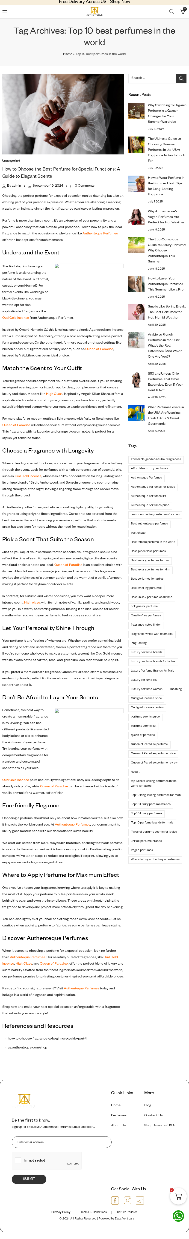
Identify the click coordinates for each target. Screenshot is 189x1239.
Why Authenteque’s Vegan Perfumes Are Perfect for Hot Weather (166, 217)
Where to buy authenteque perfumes (155, 859)
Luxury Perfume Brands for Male (152, 671)
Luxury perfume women (147, 689)
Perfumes (119, 1116)
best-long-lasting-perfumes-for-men (155, 514)
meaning (176, 689)
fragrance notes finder (146, 625)
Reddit (135, 772)
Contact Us (153, 1116)
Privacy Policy (60, 1212)
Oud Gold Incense (15, 318)
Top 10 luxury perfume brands (151, 804)
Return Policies (127, 1212)
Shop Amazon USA (159, 1126)
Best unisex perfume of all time (151, 597)
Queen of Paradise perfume (149, 744)
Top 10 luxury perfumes (146, 813)
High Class (54, 394)
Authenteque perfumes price (150, 505)
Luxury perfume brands (146, 652)
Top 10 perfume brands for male (152, 823)
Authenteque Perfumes (100, 234)
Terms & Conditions (93, 1212)
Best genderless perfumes (148, 551)
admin (16, 186)
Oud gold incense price (146, 698)
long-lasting (139, 643)
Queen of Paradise (99, 349)
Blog (147, 1106)
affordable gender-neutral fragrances (156, 459)
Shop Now (120, 2)
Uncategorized (11, 161)
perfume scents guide (145, 717)
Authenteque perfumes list (148, 496)
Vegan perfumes (142, 850)
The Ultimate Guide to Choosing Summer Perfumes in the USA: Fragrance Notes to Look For (166, 150)
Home (67, 54)
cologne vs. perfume (144, 606)
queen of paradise (143, 735)
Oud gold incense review (147, 707)
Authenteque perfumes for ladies (153, 487)
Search (181, 78)
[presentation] (47, 1161)
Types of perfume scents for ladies (154, 832)
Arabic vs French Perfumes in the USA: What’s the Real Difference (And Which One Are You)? (165, 346)
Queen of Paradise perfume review (154, 763)
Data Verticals (124, 1219)
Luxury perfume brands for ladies (153, 662)
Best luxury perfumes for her (150, 560)
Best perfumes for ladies (147, 579)
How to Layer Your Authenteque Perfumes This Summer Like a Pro (165, 284)
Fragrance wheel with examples (152, 634)
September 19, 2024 (48, 186)
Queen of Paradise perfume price (153, 753)
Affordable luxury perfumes (149, 468)
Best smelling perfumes (146, 588)
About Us (118, 1126)
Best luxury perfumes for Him (150, 570)
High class (32, 603)
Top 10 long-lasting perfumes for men (156, 795)
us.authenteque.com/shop (27, 1048)
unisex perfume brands (146, 841)
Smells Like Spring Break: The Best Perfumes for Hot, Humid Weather (167, 312)
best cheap (138, 533)
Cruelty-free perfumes (146, 616)
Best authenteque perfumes (149, 524)
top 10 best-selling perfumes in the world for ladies (154, 784)
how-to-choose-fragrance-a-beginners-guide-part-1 (47, 1039)
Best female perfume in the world (153, 542)
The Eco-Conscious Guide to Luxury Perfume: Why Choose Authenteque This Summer (167, 251)
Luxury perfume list (144, 680)
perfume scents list (144, 726)
